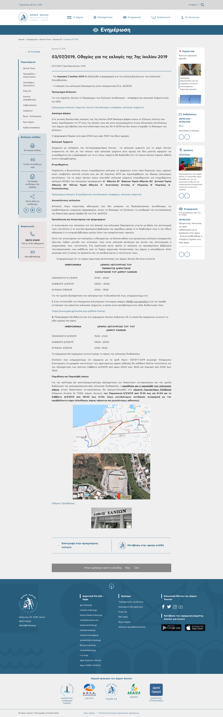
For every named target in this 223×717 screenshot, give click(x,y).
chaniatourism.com (89, 620)
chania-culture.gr (88, 610)
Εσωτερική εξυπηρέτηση (130, 607)
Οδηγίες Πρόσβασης (63, 503)
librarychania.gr (88, 645)
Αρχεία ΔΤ (57, 39)
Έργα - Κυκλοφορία (32, 116)
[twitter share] (32, 210)
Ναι (127, 567)
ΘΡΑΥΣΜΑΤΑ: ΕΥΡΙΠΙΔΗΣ (189, 131)
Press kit (122, 612)
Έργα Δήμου (124, 622)
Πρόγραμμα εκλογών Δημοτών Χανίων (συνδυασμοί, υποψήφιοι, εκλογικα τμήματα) (98, 107)
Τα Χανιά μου (192, 17)
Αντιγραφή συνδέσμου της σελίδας (32, 184)
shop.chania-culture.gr (91, 615)
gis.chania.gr (86, 605)
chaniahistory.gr (88, 650)
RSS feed (123, 617)
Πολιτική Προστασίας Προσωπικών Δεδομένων (119, 713)
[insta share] (39, 210)
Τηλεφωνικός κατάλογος (131, 602)
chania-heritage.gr (89, 635)
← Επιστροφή (32, 52)
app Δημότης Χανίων (90, 660)
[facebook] (163, 607)
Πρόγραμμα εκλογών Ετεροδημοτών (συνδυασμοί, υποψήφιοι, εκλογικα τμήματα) (96, 194)
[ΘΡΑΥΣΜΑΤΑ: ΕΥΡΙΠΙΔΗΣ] (190, 126)
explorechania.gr (88, 625)
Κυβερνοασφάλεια (31, 128)
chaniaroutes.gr (88, 630)
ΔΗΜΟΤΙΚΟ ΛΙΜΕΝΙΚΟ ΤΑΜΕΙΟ (67, 700)
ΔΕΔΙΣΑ (134, 697)
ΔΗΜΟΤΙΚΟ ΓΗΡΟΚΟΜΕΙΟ (156, 699)
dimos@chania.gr (32, 257)
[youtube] (181, 607)
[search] (202, 4)
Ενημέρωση (134, 17)
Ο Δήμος (78, 17)
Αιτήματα (193, 5)
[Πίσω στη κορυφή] (111, 586)
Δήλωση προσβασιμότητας (131, 627)
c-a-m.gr (84, 655)
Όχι (136, 567)
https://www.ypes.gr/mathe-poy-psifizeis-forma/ (78, 311)
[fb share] (26, 210)
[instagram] (175, 607)
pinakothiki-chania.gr (90, 640)
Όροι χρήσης (89, 713)
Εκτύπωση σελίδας (32, 150)
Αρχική (21, 39)
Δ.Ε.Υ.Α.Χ (89, 698)
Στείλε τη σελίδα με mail (32, 165)
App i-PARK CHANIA (90, 665)
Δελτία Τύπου (45, 39)
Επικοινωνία (163, 17)
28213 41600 (32, 240)
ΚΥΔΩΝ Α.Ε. (111, 699)
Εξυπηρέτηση (105, 17)
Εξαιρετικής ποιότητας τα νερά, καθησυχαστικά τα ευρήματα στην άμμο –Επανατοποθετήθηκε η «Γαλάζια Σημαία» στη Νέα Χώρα (190, 233)
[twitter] (169, 607)
